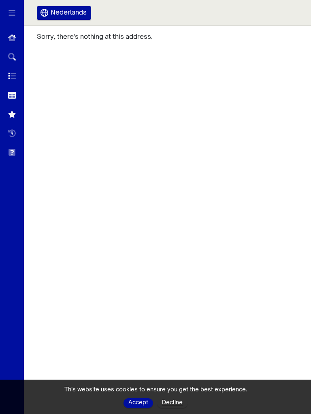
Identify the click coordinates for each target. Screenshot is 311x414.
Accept (138, 403)
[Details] (12, 95)
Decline (172, 403)
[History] (12, 133)
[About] (12, 152)
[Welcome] (12, 37)
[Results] (12, 75)
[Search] (12, 56)
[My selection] (12, 114)
